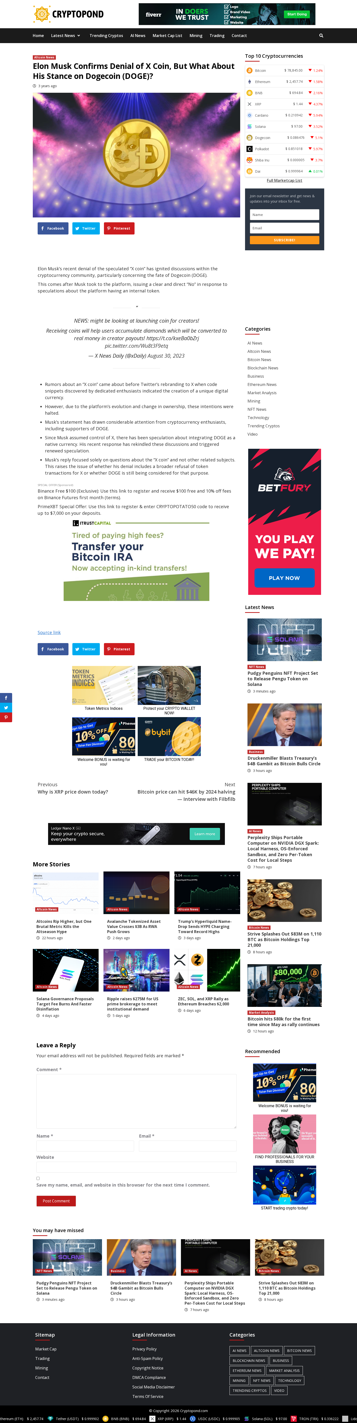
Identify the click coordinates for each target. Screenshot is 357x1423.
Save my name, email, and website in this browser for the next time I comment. (123, 1185)
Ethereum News (262, 384)
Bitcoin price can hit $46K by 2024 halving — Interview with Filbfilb (186, 791)
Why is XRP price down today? (73, 788)
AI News (137, 35)
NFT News (256, 409)
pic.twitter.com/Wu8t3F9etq (136, 345)
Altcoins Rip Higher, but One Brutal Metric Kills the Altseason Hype (64, 926)
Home (38, 35)
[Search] (321, 35)
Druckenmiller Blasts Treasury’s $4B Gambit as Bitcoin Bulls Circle (284, 761)
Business (255, 376)
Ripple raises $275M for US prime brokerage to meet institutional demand (132, 1004)
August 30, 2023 (166, 355)
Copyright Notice (147, 1368)
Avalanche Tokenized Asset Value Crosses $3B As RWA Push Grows (134, 926)
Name (44, 1136)
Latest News (63, 35)
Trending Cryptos (106, 35)
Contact (239, 35)
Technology (258, 417)
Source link (49, 632)
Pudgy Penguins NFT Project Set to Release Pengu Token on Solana (282, 678)
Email (146, 1136)
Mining (196, 35)
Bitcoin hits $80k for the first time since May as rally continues (283, 1021)
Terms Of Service (147, 1396)
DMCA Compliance (149, 1377)
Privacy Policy (144, 1349)
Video (252, 434)
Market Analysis (262, 392)
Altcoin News (44, 57)
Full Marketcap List (284, 180)
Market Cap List (167, 35)
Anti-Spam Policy (147, 1358)
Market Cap (46, 1349)
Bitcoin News (259, 359)
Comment (49, 1069)
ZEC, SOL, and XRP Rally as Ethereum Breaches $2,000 (203, 1001)
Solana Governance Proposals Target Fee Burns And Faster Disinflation (65, 1004)
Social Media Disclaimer (153, 1387)
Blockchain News (262, 368)
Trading (217, 35)
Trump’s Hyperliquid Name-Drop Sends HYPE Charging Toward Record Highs (205, 926)
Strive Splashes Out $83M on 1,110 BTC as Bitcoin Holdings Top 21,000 (284, 939)
